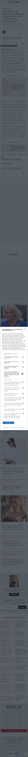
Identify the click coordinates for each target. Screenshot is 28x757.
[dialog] (14, 378)
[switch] (23, 357)
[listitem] (14, 354)
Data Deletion (6, 427)
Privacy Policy (22, 427)
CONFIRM (8, 422)
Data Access (14, 427)
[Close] (25, 329)
